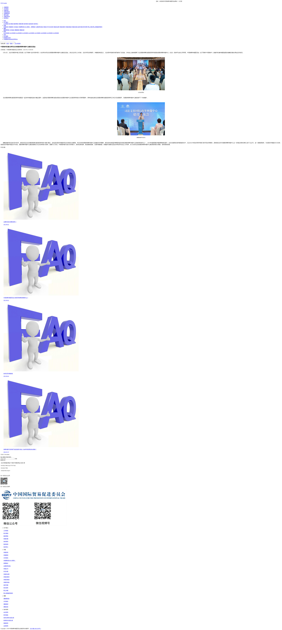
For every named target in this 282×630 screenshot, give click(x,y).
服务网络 (6, 536)
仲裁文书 (6, 568)
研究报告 (6, 615)
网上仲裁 (6, 590)
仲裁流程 (6, 10)
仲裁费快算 (7, 13)
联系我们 (6, 18)
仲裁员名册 (6, 574)
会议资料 (6, 612)
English (5, 3)
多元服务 (6, 36)
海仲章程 (6, 541)
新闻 (5, 31)
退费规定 (6, 563)
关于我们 (6, 22)
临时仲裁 (6, 585)
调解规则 (6, 604)
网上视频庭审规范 (8, 593)
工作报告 (6, 530)
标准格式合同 (7, 37)
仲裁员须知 (6, 582)
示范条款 (6, 8)
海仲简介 (6, 547)
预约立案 (6, 15)
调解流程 (6, 606)
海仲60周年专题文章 (9, 617)
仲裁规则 (6, 7)
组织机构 (6, 544)
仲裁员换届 (6, 579)
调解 (5, 28)
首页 (5, 20)
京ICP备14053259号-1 (35, 628)
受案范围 (6, 538)
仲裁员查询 (7, 11)
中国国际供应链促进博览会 (11, 39)
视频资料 (6, 623)
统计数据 (6, 533)
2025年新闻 (17, 43)
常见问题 (6, 571)
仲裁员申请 (7, 16)
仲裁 (5, 25)
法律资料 (6, 625)
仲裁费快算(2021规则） (10, 560)
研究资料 (6, 587)
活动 (5, 34)
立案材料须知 (7, 566)
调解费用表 (6, 598)
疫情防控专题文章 (8, 620)
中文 (2, 3)
